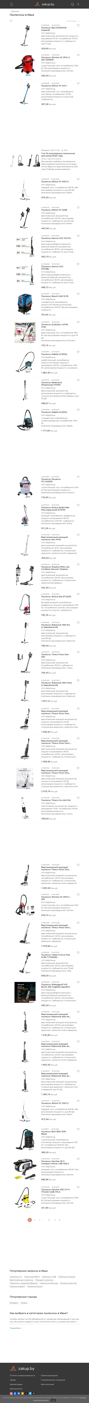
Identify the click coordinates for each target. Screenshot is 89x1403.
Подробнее (15, 1328)
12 (49, 1220)
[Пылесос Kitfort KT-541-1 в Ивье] (25, 93)
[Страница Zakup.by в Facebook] (15, 1393)
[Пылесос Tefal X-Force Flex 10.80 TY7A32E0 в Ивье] (25, 963)
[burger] (11, 4)
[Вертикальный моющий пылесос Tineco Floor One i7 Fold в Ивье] (25, 933)
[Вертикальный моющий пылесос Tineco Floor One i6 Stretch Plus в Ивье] (25, 748)
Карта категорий (47, 1384)
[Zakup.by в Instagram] (11, 1393)
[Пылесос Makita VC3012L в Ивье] (25, 362)
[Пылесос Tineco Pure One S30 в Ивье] (25, 662)
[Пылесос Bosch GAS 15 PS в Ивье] (25, 304)
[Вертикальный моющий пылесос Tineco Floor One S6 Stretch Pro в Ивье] (25, 719)
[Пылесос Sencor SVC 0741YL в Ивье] (25, 246)
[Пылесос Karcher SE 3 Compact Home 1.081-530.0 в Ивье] (25, 1169)
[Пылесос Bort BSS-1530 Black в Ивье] (25, 1139)
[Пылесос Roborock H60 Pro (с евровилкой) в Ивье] (25, 633)
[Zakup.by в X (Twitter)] (26, 1393)
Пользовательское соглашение (53, 1380)
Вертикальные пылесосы (21, 1280)
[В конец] (59, 1220)
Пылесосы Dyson (35, 1286)
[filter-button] (11, 20)
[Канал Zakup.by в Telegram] (30, 1393)
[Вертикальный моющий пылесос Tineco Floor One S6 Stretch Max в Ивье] (25, 875)
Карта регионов (16, 1389)
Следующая (55, 1220)
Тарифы (13, 1380)
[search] (72, 4)
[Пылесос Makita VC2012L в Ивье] (25, 420)
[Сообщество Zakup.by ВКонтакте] (18, 1393)
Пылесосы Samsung (49, 1283)
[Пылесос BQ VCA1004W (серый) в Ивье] (25, 35)
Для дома (15, 11)
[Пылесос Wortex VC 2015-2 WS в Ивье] (25, 905)
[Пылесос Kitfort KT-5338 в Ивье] (25, 218)
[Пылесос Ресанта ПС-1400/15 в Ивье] (25, 487)
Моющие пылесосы (44, 1280)
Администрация (16, 1384)
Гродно (24, 1303)
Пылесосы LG (16, 1277)
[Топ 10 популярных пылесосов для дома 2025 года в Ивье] (25, 160)
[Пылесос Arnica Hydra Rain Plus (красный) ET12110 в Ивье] (25, 515)
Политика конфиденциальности (22, 1375)
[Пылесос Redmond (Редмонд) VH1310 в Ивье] (25, 390)
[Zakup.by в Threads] (34, 1393)
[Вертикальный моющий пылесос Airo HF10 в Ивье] (25, 545)
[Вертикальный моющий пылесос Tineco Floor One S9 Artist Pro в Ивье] (25, 778)
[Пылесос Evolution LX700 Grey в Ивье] (25, 332)
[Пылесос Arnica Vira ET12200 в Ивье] (25, 604)
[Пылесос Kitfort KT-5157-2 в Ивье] (25, 1111)
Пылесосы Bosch (17, 1286)
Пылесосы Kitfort (32, 1277)
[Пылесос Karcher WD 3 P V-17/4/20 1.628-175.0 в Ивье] (25, 1197)
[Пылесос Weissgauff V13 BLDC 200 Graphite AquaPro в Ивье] (25, 992)
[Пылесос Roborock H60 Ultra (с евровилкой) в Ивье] (25, 690)
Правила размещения (49, 1375)
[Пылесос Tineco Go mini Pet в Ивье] (25, 808)
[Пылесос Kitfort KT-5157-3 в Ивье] (25, 189)
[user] (78, 4)
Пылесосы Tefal (49, 1277)
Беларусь (14, 1303)
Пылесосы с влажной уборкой (23, 1283)
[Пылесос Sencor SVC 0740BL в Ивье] (25, 274)
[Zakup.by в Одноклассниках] (22, 1393)
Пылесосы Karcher (68, 1283)
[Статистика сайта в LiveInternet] (37, 1393)
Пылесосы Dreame (66, 1277)
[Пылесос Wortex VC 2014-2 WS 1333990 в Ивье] (25, 65)
